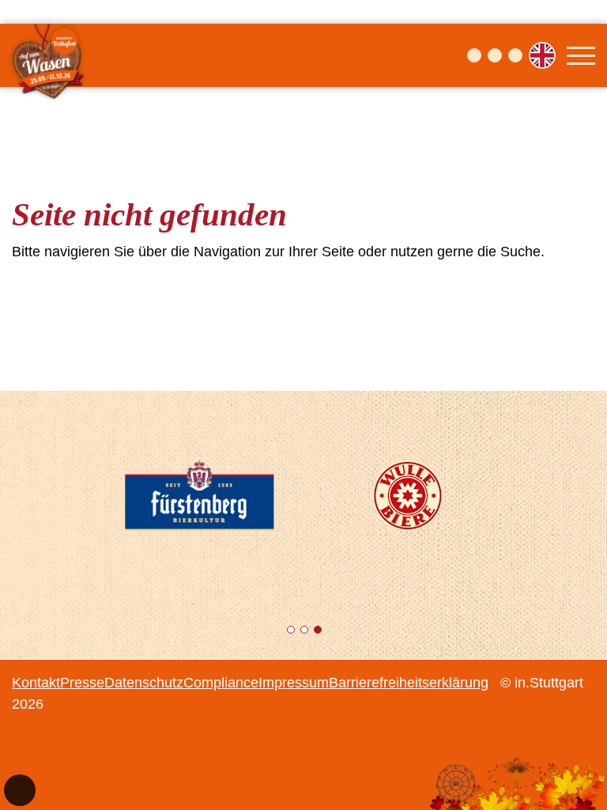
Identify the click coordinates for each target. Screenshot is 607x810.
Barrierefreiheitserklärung (408, 683)
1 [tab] (292, 632)
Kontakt (36, 683)
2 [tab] (305, 632)
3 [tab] (319, 632)
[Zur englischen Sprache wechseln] (542, 55)
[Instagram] (495, 55)
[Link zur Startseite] (49, 55)
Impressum (293, 683)
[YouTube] (515, 55)
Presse (82, 683)
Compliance (220, 683)
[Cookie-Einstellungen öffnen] (20, 790)
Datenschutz (143, 683)
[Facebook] (474, 55)
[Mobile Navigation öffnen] (581, 55)
